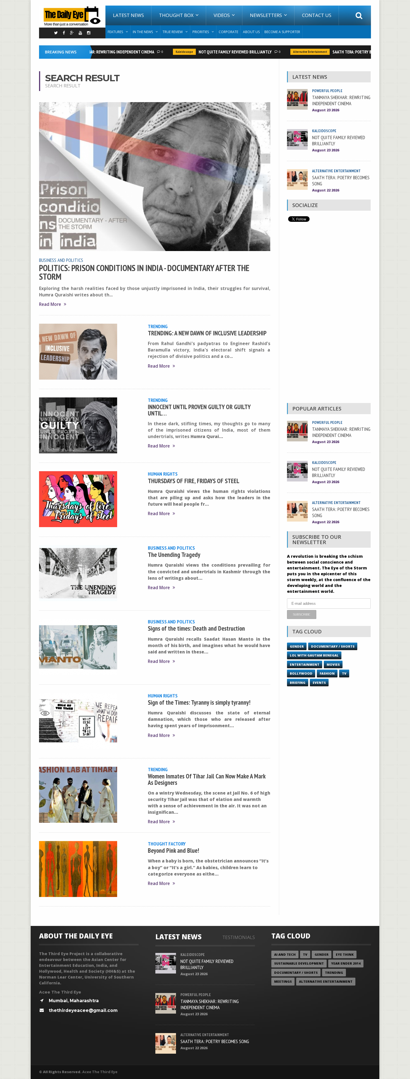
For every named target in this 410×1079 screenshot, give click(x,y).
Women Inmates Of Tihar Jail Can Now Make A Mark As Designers (206, 779)
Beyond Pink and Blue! (173, 850)
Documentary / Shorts (332, 646)
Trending (158, 326)
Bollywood (301, 673)
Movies (333, 664)
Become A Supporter (282, 32)
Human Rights (163, 473)
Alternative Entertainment (298, 52)
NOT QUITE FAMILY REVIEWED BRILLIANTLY (222, 52)
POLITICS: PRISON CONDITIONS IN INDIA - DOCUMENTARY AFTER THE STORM (144, 272)
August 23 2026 (325, 110)
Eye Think (345, 954)
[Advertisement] (329, 313)
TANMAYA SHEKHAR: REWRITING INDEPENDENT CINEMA (95, 52)
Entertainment (304, 664)
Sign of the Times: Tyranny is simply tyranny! (199, 702)
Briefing (297, 682)
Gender (297, 646)
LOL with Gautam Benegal (314, 655)
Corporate (228, 32)
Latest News (128, 15)
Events (319, 682)
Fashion (327, 673)
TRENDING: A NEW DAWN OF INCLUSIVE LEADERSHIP (207, 333)
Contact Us (316, 15)
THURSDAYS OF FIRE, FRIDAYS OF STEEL (193, 481)
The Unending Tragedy (174, 554)
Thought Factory (167, 843)
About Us (251, 32)
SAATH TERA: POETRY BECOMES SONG (352, 52)
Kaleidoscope (172, 52)
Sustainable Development (299, 963)
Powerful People (327, 90)
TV (344, 673)
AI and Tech (285, 954)
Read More (50, 304)
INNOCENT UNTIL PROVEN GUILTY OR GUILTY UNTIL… (199, 410)
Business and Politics (61, 260)
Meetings (283, 981)
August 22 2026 (325, 190)
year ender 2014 (346, 963)
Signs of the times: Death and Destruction (196, 628)
